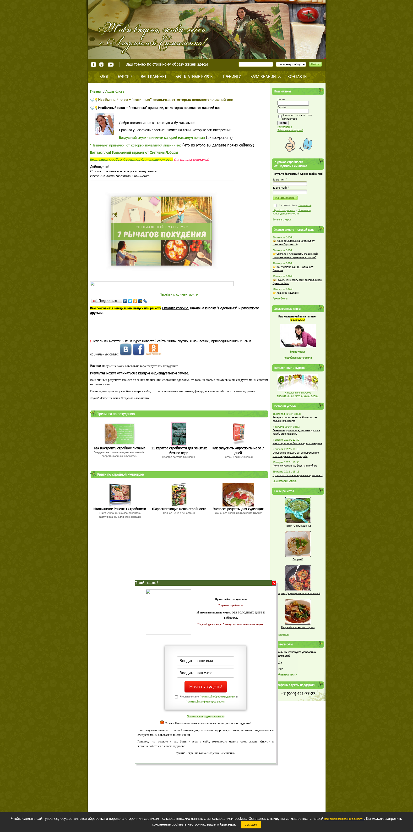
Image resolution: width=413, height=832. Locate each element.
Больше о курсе (282, 219)
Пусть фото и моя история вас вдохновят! (298, 475)
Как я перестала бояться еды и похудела (297, 443)
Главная (96, 91)
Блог (104, 76)
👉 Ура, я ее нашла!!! (286, 292)
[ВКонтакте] (125, 301)
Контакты (297, 76)
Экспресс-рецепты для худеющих (238, 508)
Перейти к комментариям (178, 294)
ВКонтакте (93, 64)
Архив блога (114, 91)
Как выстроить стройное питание (119, 448)
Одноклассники (101, 64)
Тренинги (232, 76)
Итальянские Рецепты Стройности (119, 508)
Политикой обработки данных (217, 696)
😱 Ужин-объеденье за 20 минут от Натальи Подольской (294, 242)
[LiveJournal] (145, 301)
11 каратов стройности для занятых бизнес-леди (179, 450)
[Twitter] (130, 301)
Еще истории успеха (285, 480)
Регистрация (285, 126)
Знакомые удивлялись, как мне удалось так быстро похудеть (296, 432)
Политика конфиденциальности (205, 716)
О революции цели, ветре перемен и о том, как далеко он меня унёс (296, 454)
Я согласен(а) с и (292, 209)
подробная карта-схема (298, 357)
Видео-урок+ (297, 351)
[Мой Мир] (140, 301)
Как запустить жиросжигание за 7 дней (238, 450)
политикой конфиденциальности (344, 818)
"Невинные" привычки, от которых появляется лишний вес (135, 145)
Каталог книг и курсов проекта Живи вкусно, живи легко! (298, 394)
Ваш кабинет (154, 76)
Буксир (125, 76)
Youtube (111, 64)
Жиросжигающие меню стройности (179, 508)
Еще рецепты (281, 634)
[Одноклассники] (135, 301)
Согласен (251, 824)
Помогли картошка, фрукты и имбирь (295, 465)
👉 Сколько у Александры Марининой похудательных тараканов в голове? (295, 255)
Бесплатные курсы (194, 76)
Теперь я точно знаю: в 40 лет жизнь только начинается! (295, 419)
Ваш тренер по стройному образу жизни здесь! (167, 64)
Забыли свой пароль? (290, 130)
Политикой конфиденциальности (205, 701)
